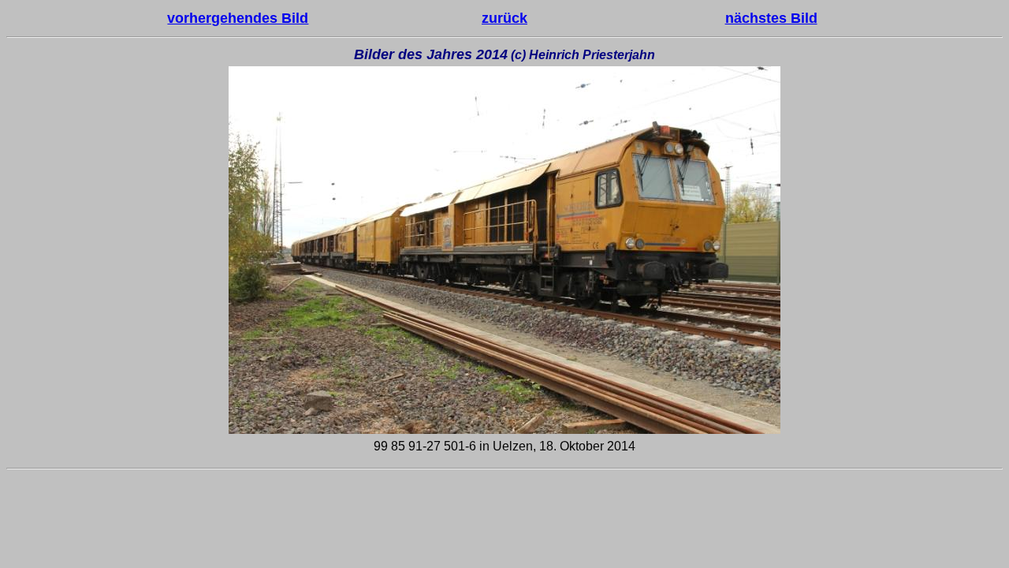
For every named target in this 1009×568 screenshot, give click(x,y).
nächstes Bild (771, 18)
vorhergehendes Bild (237, 18)
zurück (504, 18)
